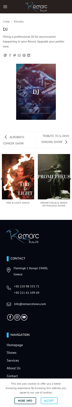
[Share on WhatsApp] (5, 55)
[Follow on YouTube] (24, 317)
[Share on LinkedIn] (28, 55)
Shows (12, 352)
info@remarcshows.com (30, 304)
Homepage (15, 345)
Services (13, 360)
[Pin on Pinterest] (24, 55)
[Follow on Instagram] (17, 317)
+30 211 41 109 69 (26, 292)
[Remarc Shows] (36, 6)
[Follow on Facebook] (10, 317)
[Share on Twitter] (14, 55)
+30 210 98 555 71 (26, 286)
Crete (6, 21)
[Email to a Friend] (19, 55)
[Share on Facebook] (10, 55)
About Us (14, 368)
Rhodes (19, 21)
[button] (5, 6)
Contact (12, 376)
